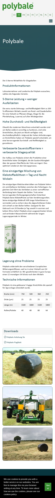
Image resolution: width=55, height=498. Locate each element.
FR (33, 15)
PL (46, 15)
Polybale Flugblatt (13, 342)
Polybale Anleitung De (15, 337)
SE (50, 15)
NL (41, 15)
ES (28, 15)
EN (24, 15)
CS (14, 15)
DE (19, 15)
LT (37, 15)
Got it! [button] (48, 486)
